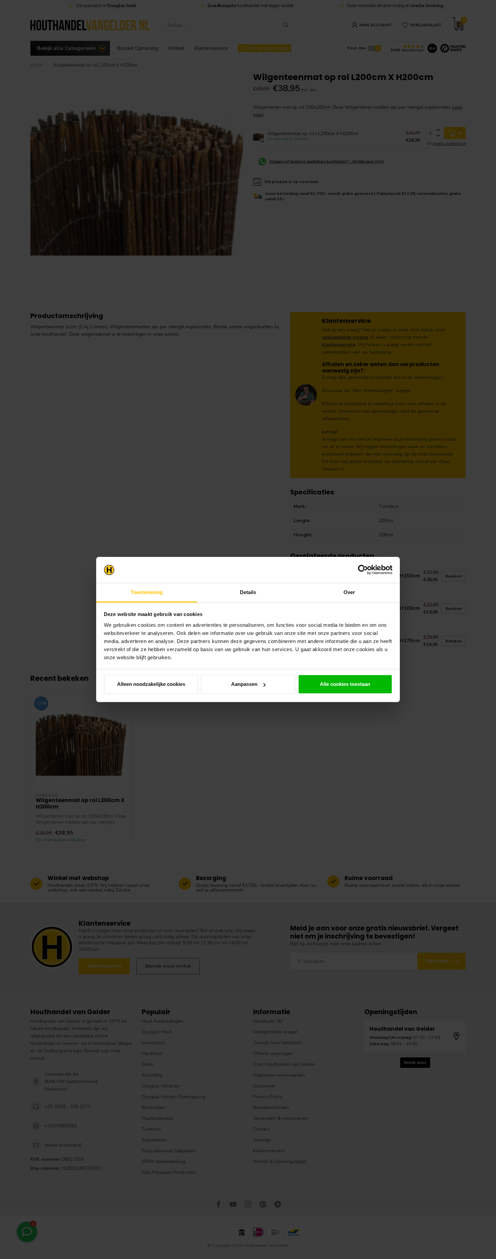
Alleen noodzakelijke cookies (151, 684)
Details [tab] (248, 592)
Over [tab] (349, 592)
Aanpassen (244, 684)
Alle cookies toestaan (345, 684)
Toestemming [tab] (147, 592)
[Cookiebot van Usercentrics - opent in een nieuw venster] (362, 570)
